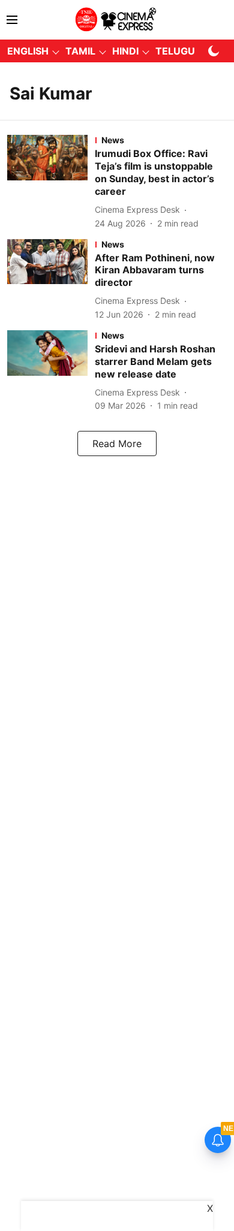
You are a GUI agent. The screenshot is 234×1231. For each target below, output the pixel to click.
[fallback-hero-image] (51, 182)
